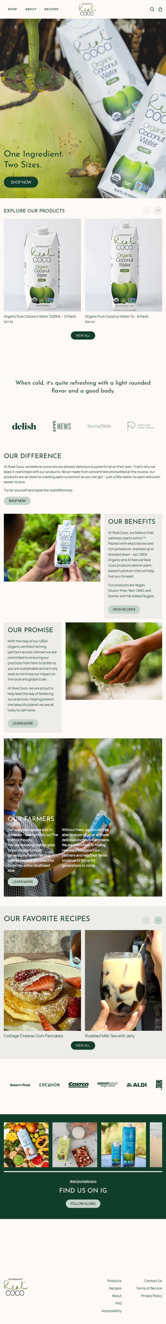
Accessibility (112, 1310)
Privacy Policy (151, 1295)
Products (114, 1280)
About (117, 1295)
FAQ (118, 1303)
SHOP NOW (21, 182)
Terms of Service (149, 1288)
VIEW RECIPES (124, 609)
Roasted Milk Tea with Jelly (110, 1035)
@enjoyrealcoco (83, 1181)
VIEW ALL (83, 335)
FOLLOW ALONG (83, 1203)
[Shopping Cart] (160, 9)
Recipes (115, 1288)
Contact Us (153, 1280)
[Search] (152, 9)
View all (83, 1045)
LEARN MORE (23, 723)
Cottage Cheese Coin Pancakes (33, 1035)
